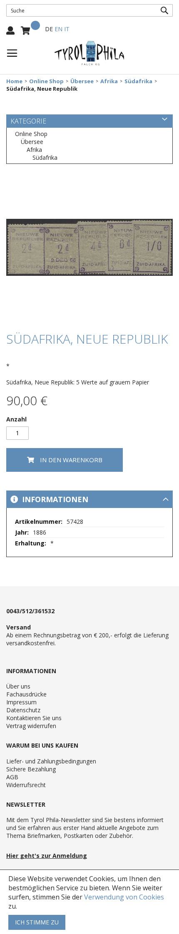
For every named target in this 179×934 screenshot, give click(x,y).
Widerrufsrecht (26, 785)
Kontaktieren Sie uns (34, 718)
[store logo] (89, 53)
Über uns (18, 686)
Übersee (82, 81)
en (58, 29)
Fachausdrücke (26, 694)
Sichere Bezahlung (31, 769)
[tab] (89, 499)
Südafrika (138, 81)
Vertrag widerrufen (31, 726)
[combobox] (89, 10)
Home (14, 81)
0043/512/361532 (30, 611)
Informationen (54, 499)
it (67, 29)
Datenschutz (23, 710)
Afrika (109, 81)
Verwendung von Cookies (124, 897)
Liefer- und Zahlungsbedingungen (51, 761)
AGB (12, 777)
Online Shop (46, 81)
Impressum (21, 702)
